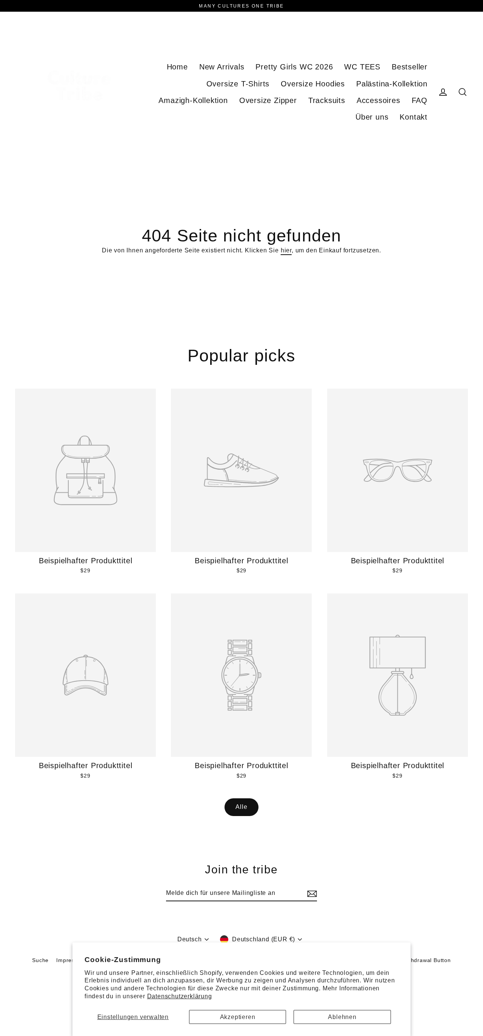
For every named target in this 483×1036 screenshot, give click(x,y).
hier (286, 250)
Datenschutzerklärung (179, 996)
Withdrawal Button (426, 960)
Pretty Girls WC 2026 (294, 67)
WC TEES (362, 67)
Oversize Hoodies (313, 84)
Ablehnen (342, 1017)
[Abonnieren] (311, 893)
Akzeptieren (237, 1017)
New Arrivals (222, 67)
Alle (241, 807)
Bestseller (410, 67)
